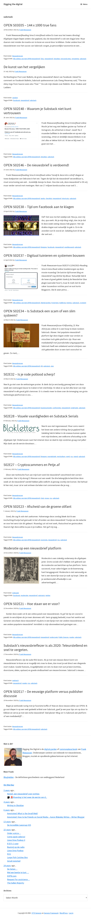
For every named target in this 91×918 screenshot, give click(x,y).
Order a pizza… (14, 833)
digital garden (46, 303)
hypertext (54, 303)
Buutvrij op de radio (16, 847)
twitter (48, 595)
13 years (7, 821)
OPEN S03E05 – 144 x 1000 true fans (30, 25)
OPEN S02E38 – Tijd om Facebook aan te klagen (39, 206)
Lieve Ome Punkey (15, 850)
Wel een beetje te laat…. (18, 872)
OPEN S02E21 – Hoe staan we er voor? (32, 603)
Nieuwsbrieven (17, 56)
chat (42, 498)
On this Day (9, 785)
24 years (7, 865)
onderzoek (54, 637)
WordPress (64, 913)
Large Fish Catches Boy (17, 857)
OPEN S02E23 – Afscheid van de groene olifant (37, 506)
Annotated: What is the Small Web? (22, 813)
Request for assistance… (18, 879)
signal (76, 456)
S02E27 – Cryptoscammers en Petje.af (32, 464)
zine (52, 366)
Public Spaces (63, 637)
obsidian (57, 59)
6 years (7, 810)
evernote (44, 540)
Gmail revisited (13, 861)
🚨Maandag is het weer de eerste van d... (28, 797)
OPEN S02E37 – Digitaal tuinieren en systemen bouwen (44, 255)
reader (71, 637)
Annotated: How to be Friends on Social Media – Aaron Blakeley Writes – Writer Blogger (45, 817)
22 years (7, 829)
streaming (75, 59)
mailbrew (62, 303)
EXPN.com (11, 876)
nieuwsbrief (49, 59)
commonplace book (68, 749)
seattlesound (69, 247)
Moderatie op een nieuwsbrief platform (32, 548)
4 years (7, 802)
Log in (71, 913)
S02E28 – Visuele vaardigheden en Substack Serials (41, 416)
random (15, 98)
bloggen (44, 247)
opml (68, 456)
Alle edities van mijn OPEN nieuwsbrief (26, 59)
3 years (7, 790)
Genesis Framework (51, 913)
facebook (16, 100)
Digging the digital (13, 4)
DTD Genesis (36, 913)
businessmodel (46, 408)
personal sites (66, 59)
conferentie (56, 408)
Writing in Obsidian (15, 805)
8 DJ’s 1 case (12, 843)
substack (83, 59)
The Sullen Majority (15, 883)
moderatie (24, 595)
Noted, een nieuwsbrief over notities (23, 793)
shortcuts (65, 198)
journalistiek (52, 456)
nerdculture (61, 456)
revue (47, 498)
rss (72, 456)
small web (74, 408)
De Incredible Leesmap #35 (19, 825)
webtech (15, 680)
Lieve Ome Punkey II (16, 840)
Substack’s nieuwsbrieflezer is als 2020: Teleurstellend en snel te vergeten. (45, 647)
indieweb (15, 593)
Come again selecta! (16, 836)
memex (69, 303)
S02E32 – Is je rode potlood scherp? (29, 374)
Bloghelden (9, 777)
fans (42, 59)
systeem (83, 303)
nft (42, 366)
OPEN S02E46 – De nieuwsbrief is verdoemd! (36, 165)
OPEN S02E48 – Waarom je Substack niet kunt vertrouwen (37, 110)
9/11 (9, 854)
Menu (85, 4)
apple (43, 198)
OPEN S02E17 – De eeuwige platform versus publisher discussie (43, 693)
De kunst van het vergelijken (24, 67)
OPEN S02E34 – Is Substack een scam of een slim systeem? (39, 313)
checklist (49, 198)
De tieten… (12, 869)
